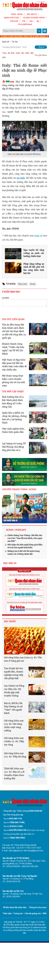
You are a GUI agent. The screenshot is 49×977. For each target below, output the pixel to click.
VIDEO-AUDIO (17, 14)
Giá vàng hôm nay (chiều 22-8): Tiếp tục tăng (14, 741)
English (14, 21)
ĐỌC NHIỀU (10, 621)
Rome (32, 284)
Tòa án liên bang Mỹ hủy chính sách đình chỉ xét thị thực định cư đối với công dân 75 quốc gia (14, 331)
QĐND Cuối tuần (11, 18)
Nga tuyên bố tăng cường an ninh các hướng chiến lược (33, 253)
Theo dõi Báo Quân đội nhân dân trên (18, 55)
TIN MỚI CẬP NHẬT (13, 391)
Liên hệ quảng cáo (33, 913)
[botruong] (24, 464)
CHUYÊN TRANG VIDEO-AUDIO (19, 489)
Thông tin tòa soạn (37, 907)
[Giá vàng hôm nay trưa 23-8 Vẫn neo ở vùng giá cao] (24, 640)
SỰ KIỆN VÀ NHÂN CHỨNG (34, 18)
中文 (23, 21)
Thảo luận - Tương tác (13, 913)
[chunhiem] (24, 479)
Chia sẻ (41, 47)
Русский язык (25, 24)
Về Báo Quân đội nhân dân (14, 907)
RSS (44, 913)
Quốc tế (5, 41)
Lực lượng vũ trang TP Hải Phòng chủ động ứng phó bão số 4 (14, 446)
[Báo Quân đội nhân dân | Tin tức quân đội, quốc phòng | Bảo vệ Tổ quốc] (24, 5)
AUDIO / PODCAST (16, 529)
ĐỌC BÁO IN (32, 14)
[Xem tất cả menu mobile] (44, 31)
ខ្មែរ (38, 21)
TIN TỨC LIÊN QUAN (13, 319)
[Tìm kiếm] (39, 31)
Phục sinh (22, 284)
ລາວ (31, 21)
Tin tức (15, 41)
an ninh (21, 178)
